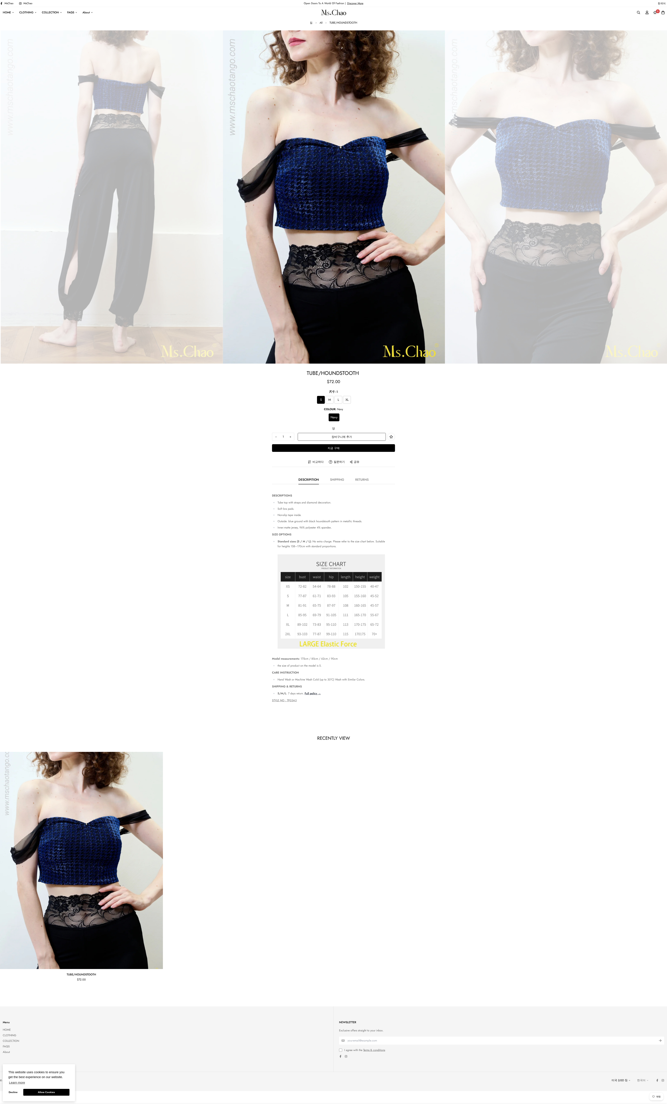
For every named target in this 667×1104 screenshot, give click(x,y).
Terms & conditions (374, 1050)
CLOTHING (26, 12)
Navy (334, 417)
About (86, 12)
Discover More (355, 3)
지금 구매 (334, 448)
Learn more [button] (17, 1082)
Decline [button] (13, 1092)
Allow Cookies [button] (46, 1092)
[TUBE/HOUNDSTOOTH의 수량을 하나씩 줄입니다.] (276, 437)
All (321, 23)
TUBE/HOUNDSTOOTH (81, 974)
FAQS (70, 12)
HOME (7, 12)
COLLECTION (50, 12)
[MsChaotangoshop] (333, 12)
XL (347, 399)
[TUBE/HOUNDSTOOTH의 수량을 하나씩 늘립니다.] (290, 437)
